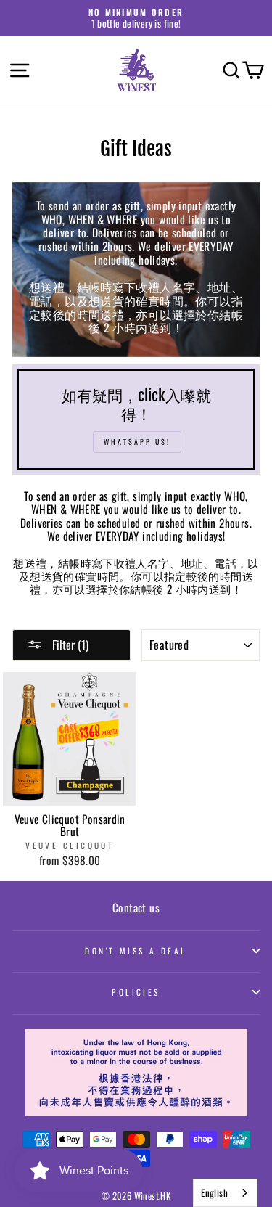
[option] (136, 18)
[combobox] (225, 1193)
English (214, 1192)
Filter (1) (68, 644)
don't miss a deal (136, 950)
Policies (136, 992)
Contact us (136, 907)
